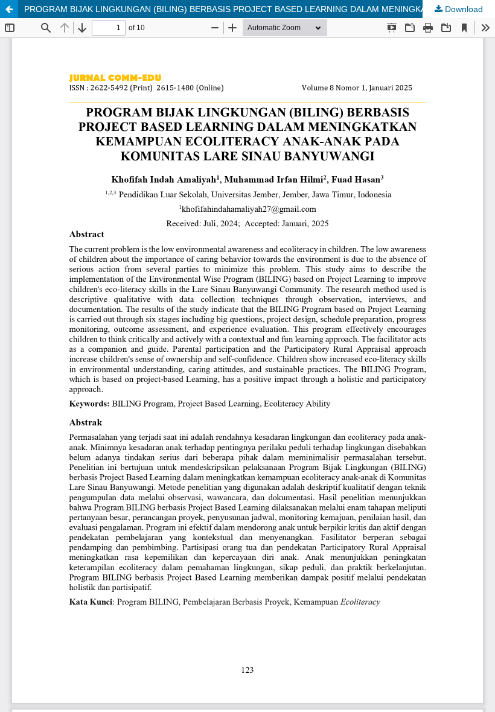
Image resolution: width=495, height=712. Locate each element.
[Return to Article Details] (9, 9)
